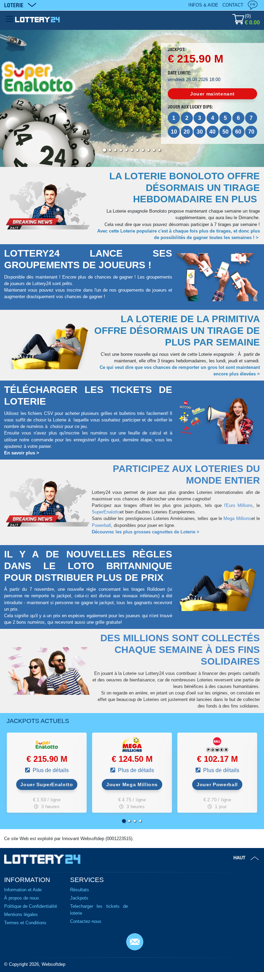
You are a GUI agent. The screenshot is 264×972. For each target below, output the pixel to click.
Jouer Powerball (217, 784)
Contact (232, 5)
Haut (239, 857)
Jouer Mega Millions (132, 784)
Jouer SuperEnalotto (46, 784)
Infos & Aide (203, 5)
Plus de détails (50, 770)
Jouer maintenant (212, 94)
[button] (104, 150)
